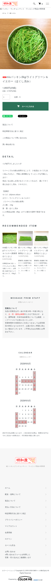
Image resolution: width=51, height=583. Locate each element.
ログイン (8, 539)
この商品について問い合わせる (14, 138)
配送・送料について (13, 494)
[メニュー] (47, 3)
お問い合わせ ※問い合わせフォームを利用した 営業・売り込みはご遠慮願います (18, 554)
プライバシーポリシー (13, 519)
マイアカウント (11, 526)
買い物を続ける (8, 144)
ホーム (4, 13)
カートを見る (10, 545)
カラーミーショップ (8, 570)
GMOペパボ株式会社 (40, 570)
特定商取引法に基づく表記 (12, 131)
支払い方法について (13, 507)
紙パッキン (13, 13)
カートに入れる (28, 106)
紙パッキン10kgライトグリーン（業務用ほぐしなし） (41, 250)
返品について (7, 124)
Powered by (13, 579)
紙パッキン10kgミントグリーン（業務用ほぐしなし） (25, 250)
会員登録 (8, 532)
